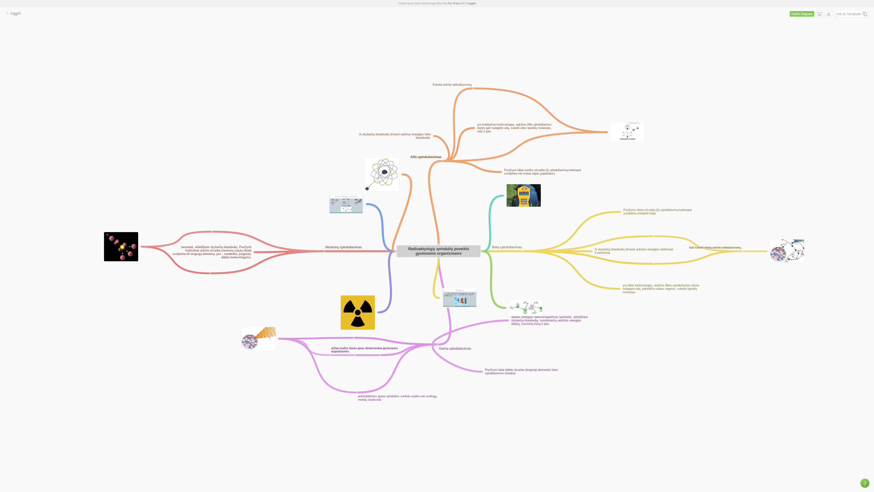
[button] (864, 483)
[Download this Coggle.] (828, 14)
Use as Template (848, 14)
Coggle (471, 3)
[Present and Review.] (819, 14)
